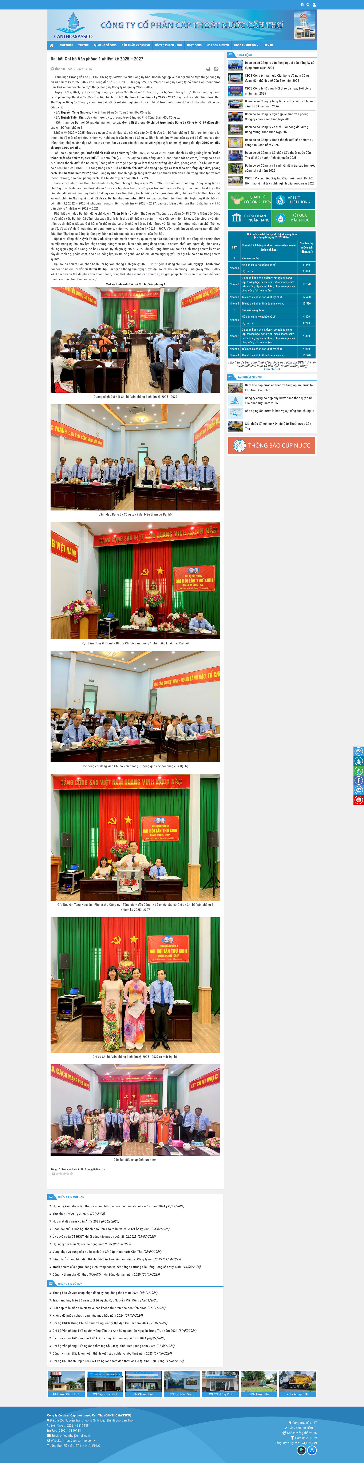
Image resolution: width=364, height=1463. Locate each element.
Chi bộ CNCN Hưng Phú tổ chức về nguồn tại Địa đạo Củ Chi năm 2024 (110, 1323)
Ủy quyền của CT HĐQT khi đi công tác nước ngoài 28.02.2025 (104, 1237)
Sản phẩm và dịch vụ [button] (136, 45)
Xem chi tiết (272, 369)
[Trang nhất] (52, 45)
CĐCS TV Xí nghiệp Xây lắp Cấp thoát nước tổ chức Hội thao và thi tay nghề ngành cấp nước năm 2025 (279, 180)
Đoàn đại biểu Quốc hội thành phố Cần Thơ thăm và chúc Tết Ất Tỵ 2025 (111, 1229)
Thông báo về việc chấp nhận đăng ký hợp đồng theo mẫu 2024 (105, 1293)
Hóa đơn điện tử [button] (218, 45)
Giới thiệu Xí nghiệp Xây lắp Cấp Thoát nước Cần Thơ (278, 426)
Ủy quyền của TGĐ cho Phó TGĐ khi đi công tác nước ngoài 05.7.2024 (109, 1338)
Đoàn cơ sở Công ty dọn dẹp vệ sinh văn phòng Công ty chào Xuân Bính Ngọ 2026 (276, 116)
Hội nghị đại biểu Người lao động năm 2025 (92, 1244)
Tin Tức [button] (83, 45)
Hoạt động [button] (194, 45)
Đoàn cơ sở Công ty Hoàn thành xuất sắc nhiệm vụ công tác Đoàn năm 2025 (279, 142)
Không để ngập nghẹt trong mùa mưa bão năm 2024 (98, 1315)
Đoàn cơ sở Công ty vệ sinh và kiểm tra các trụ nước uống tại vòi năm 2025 (280, 167)
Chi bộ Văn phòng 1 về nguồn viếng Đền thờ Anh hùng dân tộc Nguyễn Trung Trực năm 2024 (124, 1331)
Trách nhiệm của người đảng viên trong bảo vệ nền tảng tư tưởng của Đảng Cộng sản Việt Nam (127, 1267)
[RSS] (302, 5)
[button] (308, 4)
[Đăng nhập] (314, 4)
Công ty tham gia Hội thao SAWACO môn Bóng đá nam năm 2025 (106, 1274)
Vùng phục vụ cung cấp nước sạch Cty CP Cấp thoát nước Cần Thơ (107, 1252)
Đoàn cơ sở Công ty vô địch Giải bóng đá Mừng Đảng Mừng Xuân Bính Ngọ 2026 (276, 129)
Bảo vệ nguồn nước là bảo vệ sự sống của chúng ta (279, 411)
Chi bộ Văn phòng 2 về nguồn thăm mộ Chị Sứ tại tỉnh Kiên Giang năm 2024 (113, 1346)
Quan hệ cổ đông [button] (105, 45)
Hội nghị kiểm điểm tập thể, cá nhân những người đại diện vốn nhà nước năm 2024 (118, 1206)
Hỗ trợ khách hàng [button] (168, 45)
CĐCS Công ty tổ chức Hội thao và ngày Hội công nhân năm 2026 (278, 90)
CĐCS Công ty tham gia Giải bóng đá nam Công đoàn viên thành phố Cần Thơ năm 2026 (277, 78)
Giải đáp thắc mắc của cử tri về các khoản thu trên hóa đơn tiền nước (109, 1308)
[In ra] (208, 69)
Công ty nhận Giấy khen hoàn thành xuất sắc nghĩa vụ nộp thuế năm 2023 (112, 1353)
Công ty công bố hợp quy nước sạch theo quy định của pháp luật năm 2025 (279, 400)
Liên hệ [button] (268, 45)
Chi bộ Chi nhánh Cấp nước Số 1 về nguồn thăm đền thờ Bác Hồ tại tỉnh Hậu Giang (118, 1361)
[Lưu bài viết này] (216, 69)
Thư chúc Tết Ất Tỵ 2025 (79, 1214)
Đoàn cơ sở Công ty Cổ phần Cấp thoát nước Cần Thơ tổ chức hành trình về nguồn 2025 (278, 155)
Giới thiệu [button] (66, 45)
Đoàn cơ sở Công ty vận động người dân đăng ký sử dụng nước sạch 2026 (279, 65)
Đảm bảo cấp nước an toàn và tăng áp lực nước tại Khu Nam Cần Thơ (279, 387)
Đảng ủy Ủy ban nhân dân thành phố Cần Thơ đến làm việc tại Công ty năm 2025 (117, 1259)
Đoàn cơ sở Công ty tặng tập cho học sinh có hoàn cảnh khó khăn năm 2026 (279, 103)
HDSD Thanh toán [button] (246, 45)
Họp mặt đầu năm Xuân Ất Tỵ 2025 (86, 1221)
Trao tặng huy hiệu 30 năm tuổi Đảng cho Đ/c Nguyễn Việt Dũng (105, 1300)
